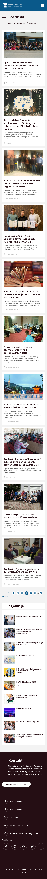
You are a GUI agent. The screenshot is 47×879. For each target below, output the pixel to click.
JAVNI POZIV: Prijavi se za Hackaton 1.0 (26, 696)
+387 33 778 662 (17, 801)
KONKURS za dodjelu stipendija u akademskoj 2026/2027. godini (29, 671)
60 (22, 593)
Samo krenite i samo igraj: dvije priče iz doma (29, 643)
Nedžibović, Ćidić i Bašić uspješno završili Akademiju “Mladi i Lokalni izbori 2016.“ (19, 239)
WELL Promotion (28, 873)
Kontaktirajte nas (13, 784)
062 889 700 (15, 817)
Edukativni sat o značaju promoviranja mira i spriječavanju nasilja (18, 350)
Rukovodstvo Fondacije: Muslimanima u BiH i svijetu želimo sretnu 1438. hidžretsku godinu (21, 124)
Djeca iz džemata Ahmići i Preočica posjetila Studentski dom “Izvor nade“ (21, 65)
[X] (32, 846)
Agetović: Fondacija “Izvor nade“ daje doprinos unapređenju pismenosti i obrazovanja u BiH (22, 462)
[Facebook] (6, 846)
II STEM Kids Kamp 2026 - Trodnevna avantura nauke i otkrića (28, 684)
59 (18, 593)
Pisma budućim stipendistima (29, 616)
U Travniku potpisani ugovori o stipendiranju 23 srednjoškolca (21, 516)
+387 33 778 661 (16, 809)
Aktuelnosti (21, 23)
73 (41, 593)
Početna (11, 23)
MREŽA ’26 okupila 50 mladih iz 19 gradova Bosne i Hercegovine (29, 631)
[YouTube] (23, 846)
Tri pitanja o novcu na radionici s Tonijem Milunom (29, 736)
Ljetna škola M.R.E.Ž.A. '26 (26, 656)
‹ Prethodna (6, 593)
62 (31, 593)
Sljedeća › (5, 596)
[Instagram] (14, 846)
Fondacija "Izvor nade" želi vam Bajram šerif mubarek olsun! (21, 406)
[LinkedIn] (41, 846)
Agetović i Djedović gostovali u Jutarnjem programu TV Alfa (22, 571)
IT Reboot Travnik (23, 708)
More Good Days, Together (27, 721)
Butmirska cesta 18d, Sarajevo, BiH (24, 833)
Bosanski (32, 23)
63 (35, 593)
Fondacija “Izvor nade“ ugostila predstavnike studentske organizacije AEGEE (22, 183)
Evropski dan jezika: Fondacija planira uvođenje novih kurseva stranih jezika (22, 294)
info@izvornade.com (19, 825)
